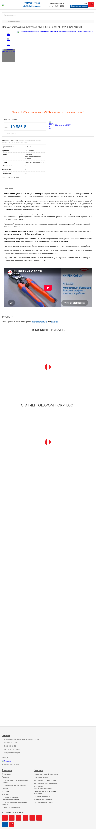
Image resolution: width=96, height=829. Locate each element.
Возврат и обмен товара (11, 807)
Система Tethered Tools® (43, 802)
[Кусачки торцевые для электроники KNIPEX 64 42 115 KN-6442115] (47, 350)
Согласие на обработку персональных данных (11, 798)
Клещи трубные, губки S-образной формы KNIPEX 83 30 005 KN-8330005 (78, 373)
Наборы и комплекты (42, 796)
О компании (6, 774)
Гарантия (5, 777)
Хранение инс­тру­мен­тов (43, 799)
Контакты (5, 794)
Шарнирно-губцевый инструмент (46, 774)
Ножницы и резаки (41, 777)
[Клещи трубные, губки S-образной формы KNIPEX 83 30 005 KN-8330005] (78, 350)
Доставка (5, 791)
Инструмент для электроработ (45, 780)
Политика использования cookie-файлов (14, 803)
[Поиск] (91, 14)
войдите (54, 322)
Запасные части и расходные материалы (45, 792)
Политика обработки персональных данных (15, 781)
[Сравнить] (42, 120)
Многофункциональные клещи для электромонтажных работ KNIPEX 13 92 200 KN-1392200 (17, 448)
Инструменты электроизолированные (43, 787)
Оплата (5, 788)
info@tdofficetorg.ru (31, 6)
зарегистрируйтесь (39, 322)
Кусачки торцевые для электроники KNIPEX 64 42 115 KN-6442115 (47, 373)
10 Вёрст (17, 764)
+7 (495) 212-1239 (31, 3)
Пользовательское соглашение (14, 785)
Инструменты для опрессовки (45, 783)
